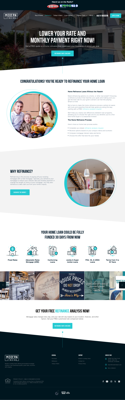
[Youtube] (107, 382)
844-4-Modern (102, 15)
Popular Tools (81, 15)
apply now (115, 16)
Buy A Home (39, 15)
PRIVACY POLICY (18, 379)
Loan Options (68, 15)
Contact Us (81, 361)
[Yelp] (115, 382)
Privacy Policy (82, 363)
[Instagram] (111, 382)
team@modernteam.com (114, 364)
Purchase (54, 358)
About (91, 15)
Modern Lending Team (84, 358)
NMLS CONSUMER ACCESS (32, 379)
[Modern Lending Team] (11, 16)
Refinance (48, 15)
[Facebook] (103, 382)
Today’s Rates (57, 15)
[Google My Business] (119, 382)
